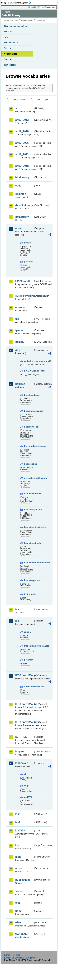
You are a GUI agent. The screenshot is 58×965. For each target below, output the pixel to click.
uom (18, 911)
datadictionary (24, 205)
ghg (17, 350)
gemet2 (19, 341)
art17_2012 (22, 154)
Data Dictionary (27, 20)
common (20, 193)
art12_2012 (22, 120)
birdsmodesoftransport (29, 446)
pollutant (28, 660)
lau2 (17, 822)
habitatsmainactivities (29, 527)
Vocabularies (10, 54)
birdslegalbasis (29, 395)
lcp (17, 845)
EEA (17, 2)
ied (17, 620)
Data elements (11, 42)
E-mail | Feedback (12, 955)
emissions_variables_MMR (29, 361)
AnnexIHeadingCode (29, 686)
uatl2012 (28, 797)
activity (27, 243)
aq (16, 108)
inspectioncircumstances (29, 646)
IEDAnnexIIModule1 (24, 675)
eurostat (20, 307)
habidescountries (29, 493)
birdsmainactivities (29, 411)
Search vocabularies (18, 100)
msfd (18, 856)
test (17, 902)
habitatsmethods (29, 543)
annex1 (27, 632)
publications (22, 879)
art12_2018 (22, 131)
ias (17, 609)
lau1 (17, 814)
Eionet (16, 20)
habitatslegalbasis (29, 509)
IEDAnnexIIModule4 (24, 722)
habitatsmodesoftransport (29, 562)
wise (18, 922)
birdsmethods (29, 427)
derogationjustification (29, 478)
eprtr (18, 228)
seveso (19, 891)
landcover (21, 763)
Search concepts (41, 100)
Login (33, 7)
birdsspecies (29, 464)
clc (25, 774)
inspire (19, 751)
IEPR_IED (21, 736)
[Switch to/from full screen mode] (39, 7)
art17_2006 (22, 142)
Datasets (8, 31)
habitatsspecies (29, 580)
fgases (19, 330)
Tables (7, 37)
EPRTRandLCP (24, 281)
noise (18, 868)
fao (17, 318)
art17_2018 (22, 165)
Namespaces (10, 65)
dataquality (22, 216)
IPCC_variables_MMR (29, 371)
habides (20, 384)
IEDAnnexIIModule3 (24, 704)
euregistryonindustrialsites (24, 295)
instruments (29, 594)
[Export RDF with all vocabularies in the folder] (49, 235)
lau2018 (20, 830)
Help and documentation (15, 26)
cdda (18, 185)
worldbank (21, 934)
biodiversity (22, 177)
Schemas (8, 48)
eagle (26, 785)
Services (8, 59)
